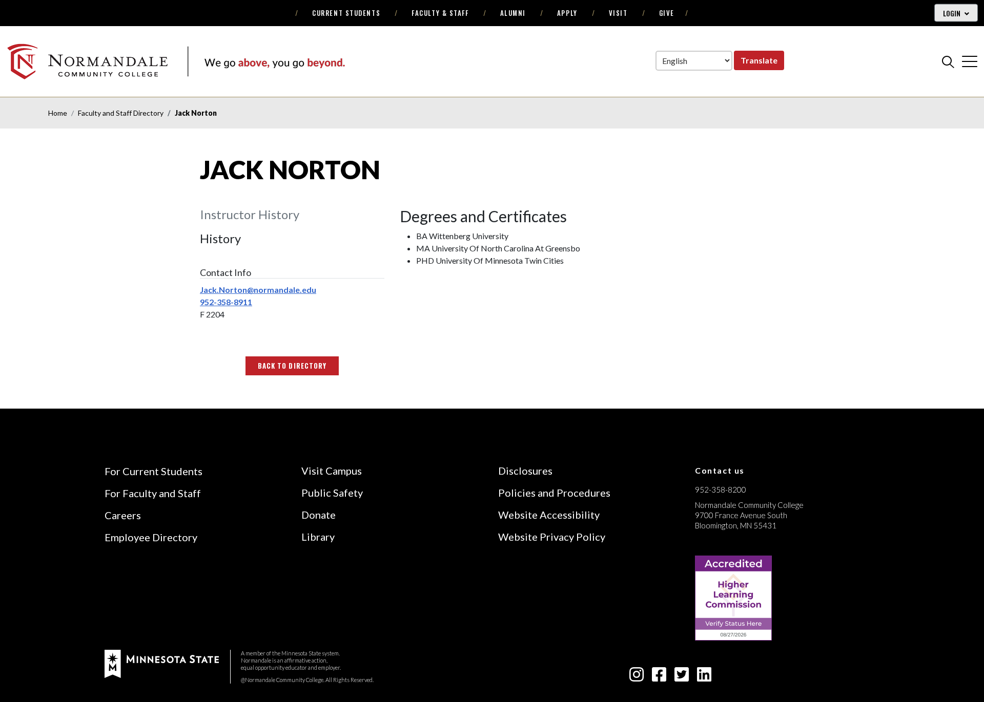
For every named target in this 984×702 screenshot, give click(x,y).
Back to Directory (292, 365)
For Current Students (153, 471)
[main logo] (175, 61)
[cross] (969, 61)
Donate (318, 514)
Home (57, 113)
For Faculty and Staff (153, 493)
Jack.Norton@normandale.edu (258, 289)
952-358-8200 (720, 489)
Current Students (346, 13)
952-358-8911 (226, 302)
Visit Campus (331, 470)
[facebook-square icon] (659, 677)
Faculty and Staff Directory (120, 113)
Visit (618, 13)
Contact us (720, 470)
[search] (948, 61)
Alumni (513, 13)
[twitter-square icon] (681, 677)
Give (666, 13)
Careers (123, 515)
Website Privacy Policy (551, 536)
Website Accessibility (549, 514)
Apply (567, 13)
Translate (759, 60)
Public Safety (332, 492)
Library (318, 536)
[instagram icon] (636, 677)
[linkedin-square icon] (704, 677)
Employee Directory (151, 537)
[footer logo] (162, 663)
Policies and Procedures (554, 492)
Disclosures (525, 470)
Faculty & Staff (440, 13)
